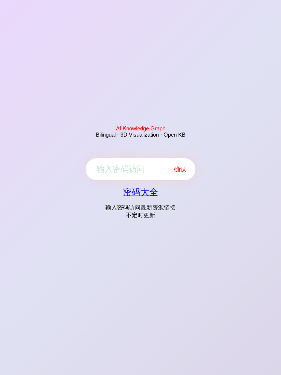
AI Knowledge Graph (140, 128)
